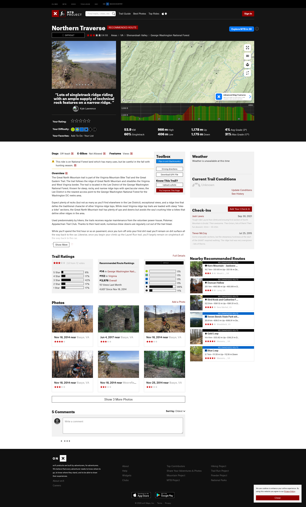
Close (278, 497)
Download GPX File (169, 174)
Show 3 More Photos (118, 399)
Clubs (125, 480)
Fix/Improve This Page (169, 190)
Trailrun (85, 4)
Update (242, 190)
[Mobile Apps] (164, 13)
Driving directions (169, 169)
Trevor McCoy (199, 233)
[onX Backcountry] (113, 4)
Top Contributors (176, 466)
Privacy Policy (289, 491)
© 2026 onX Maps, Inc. (144, 503)
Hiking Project (218, 466)
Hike (73, 4)
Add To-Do (77, 135)
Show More (61, 244)
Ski (96, 4)
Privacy (168, 503)
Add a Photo (178, 301)
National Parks (219, 480)
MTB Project (173, 480)
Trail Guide (125, 13)
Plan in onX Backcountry (170, 161)
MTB (65, 4)
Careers (57, 485)
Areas (114, 35)
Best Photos (139, 13)
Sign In (248, 13)
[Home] (68, 13)
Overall (113, 280)
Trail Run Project (220, 470)
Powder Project (219, 475)
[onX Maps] (59, 460)
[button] (55, 65)
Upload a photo (169, 185)
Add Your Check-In (240, 208)
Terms (159, 503)
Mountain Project (176, 475)
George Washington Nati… (121, 271)
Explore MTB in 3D (241, 29)
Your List (89, 135)
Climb (55, 4)
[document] (277, 493)
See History (238, 193)
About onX (58, 480)
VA (121, 35)
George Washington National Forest (170, 35)
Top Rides (154, 13)
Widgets (126, 475)
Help (124, 470)
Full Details (179, 255)
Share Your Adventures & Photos (184, 470)
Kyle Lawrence (88, 108)
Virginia (112, 276)
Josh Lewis (198, 216)
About (125, 466)
